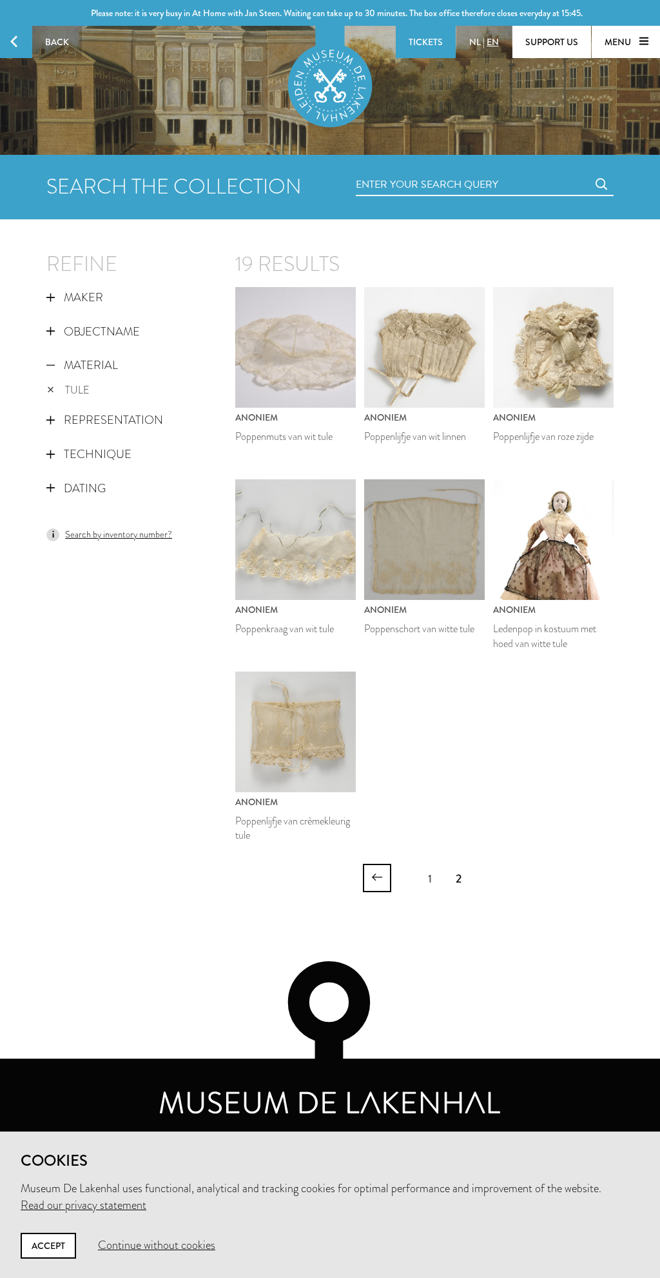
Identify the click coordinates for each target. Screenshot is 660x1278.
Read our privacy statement (83, 1205)
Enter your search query (401, 170)
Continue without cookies (156, 1245)
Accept (48, 1245)
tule (77, 390)
